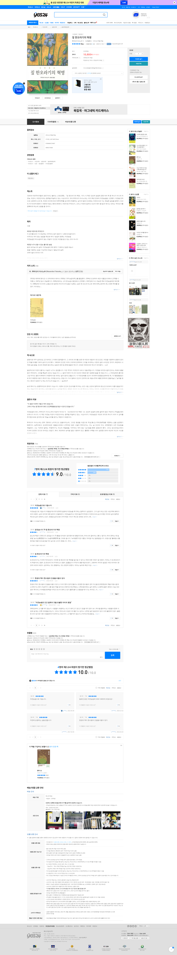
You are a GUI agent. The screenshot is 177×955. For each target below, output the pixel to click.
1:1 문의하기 (125, 938)
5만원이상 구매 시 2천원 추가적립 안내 (103, 60)
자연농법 (33, 320)
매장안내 (62, 22)
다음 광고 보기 (149, 18)
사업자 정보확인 (82, 937)
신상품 (47, 22)
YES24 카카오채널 (128, 926)
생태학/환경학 (65, 27)
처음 (31, 499)
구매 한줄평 (101, 688)
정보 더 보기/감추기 (85, 44)
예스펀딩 (80, 22)
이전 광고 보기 (147, 18)
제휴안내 (82, 926)
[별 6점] (39, 649)
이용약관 (41, 926)
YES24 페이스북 (131, 926)
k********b (132, 262)
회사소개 (29, 926)
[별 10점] (44, 649)
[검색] (104, 14)
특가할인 (134, 22)
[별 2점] (34, 649)
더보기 (145, 131)
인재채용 (35, 926)
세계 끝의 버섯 (141, 179)
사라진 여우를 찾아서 (142, 232)
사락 (75, 22)
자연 (130, 303)
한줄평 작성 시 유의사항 (119, 649)
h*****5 (114, 711)
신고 (57, 508)
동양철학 (41, 163)
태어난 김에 (87, 85)
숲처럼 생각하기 (141, 208)
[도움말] (79, 58)
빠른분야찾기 (33, 22)
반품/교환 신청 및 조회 (60, 842)
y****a (43, 508)
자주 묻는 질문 (135, 938)
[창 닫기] (100, 79)
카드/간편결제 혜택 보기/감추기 (103, 68)
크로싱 (138, 197)
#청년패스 (31, 178)
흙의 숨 (139, 157)
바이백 (57, 22)
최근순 (107, 499)
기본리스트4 (132, 265)
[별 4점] (37, 649)
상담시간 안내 (144, 938)
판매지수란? (105, 44)
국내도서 (35, 27)
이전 (34, 499)
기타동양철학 (49, 163)
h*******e (42, 532)
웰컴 (29, 27)
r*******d (132, 300)
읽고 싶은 (132, 283)
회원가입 (128, 7)
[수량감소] (134, 53)
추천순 (113, 499)
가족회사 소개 (144, 926)
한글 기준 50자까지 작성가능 (40, 654)
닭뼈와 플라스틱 (141, 221)
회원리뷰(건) (90, 44)
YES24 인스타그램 (136, 926)
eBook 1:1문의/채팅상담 (141, 935)
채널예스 (70, 22)
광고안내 (76, 926)
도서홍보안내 (69, 926)
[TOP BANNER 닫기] (174, 2)
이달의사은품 (127, 22)
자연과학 (44, 27)
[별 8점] (41, 649)
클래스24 (86, 22)
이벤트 (52, 22)
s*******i (42, 556)
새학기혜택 (109, 22)
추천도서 (140, 22)
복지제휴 (88, 926)
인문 (36, 163)
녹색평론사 (88, 41)
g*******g (44, 605)
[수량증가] (142, 53)
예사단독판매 (118, 22)
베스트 (41, 22)
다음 (42, 499)
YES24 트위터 (133, 926)
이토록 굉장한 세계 (142, 134)
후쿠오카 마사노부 (77, 41)
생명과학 (54, 27)
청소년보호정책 (60, 926)
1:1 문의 (69, 842)
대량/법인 (147, 22)
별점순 (118, 499)
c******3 (42, 581)
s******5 (132, 280)
